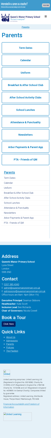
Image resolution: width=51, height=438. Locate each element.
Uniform (8, 188)
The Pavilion (12, 351)
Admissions (12, 340)
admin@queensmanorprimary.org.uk (22, 288)
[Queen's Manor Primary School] (20, 16)
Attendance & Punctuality (16, 208)
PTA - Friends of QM (14, 222)
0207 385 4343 (11, 284)
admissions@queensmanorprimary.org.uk (24, 291)
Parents (9, 172)
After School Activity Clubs (17, 198)
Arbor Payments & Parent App (19, 218)
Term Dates (9, 178)
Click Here (9, 324)
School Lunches (12, 203)
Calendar (8, 183)
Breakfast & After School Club (18, 193)
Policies (10, 347)
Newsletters (10, 213)
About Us (10, 337)
